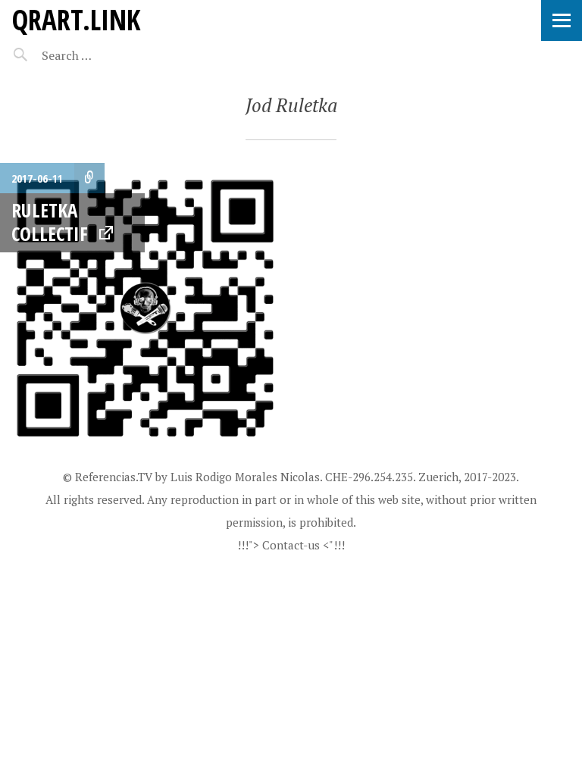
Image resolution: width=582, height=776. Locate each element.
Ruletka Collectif (49, 221)
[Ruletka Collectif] (145, 308)
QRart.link (75, 19)
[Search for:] (104, 55)
